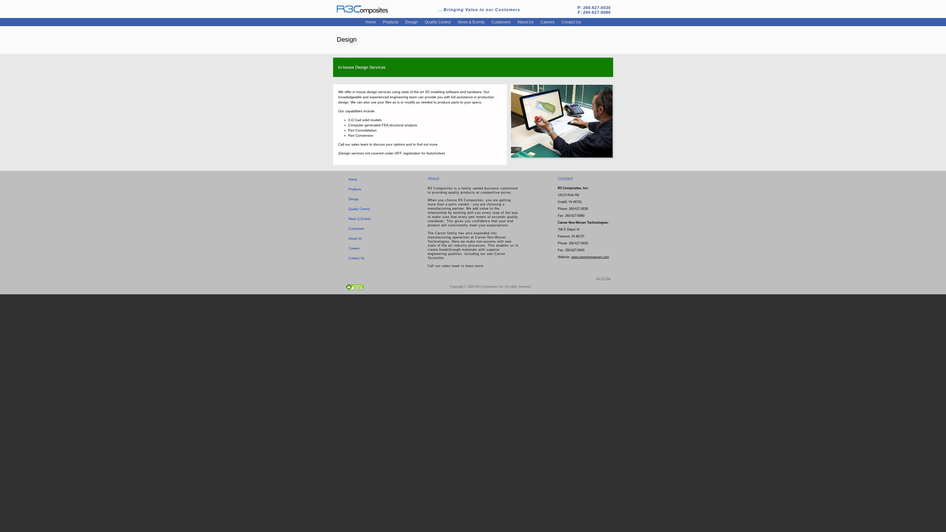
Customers (500, 22)
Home (370, 22)
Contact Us (571, 22)
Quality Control (438, 22)
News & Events (471, 22)
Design (411, 22)
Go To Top (603, 278)
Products (390, 22)
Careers (548, 22)
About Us (525, 22)
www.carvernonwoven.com (590, 257)
